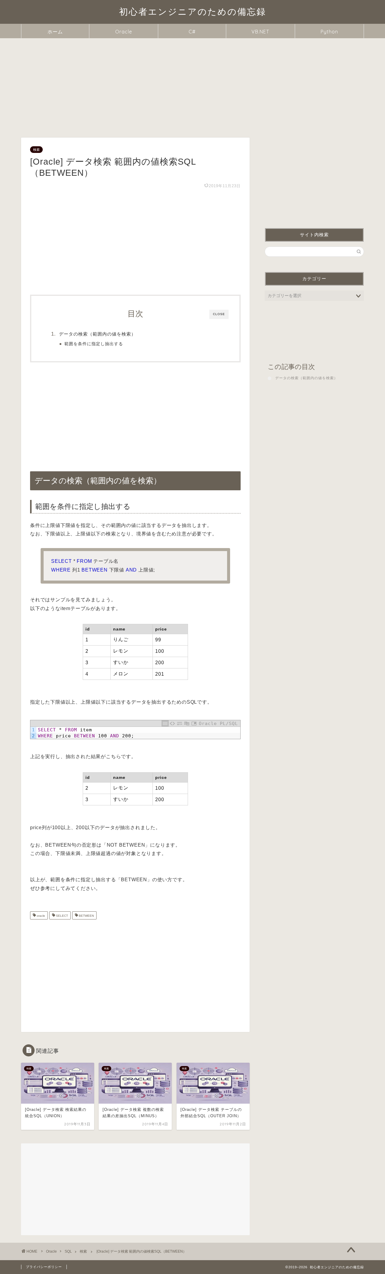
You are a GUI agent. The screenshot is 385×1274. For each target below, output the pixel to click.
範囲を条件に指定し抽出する (93, 344)
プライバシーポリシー (44, 1267)
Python (329, 32)
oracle (40, 916)
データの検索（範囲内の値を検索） (97, 333)
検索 (36, 149)
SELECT (61, 916)
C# (192, 32)
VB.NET (260, 32)
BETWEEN (86, 916)
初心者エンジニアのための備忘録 (192, 11)
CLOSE (219, 314)
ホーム (55, 32)
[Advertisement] (192, 83)
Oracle (123, 32)
